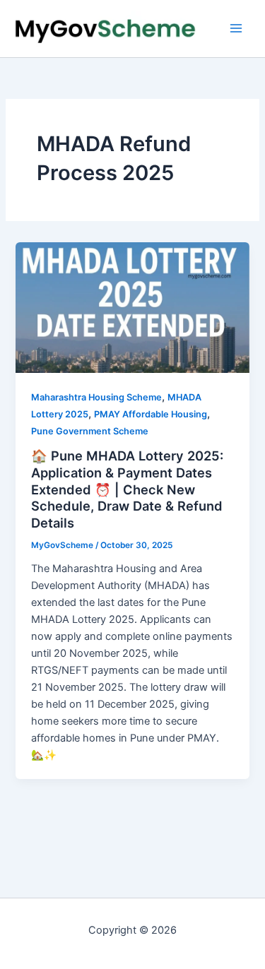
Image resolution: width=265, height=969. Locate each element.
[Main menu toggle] (236, 28)
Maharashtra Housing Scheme (96, 397)
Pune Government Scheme (89, 431)
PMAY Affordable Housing (150, 414)
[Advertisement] (132, 818)
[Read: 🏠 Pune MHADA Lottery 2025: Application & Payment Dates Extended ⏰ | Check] (132, 306)
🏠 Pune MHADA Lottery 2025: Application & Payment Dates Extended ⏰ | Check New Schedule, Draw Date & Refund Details (127, 489)
